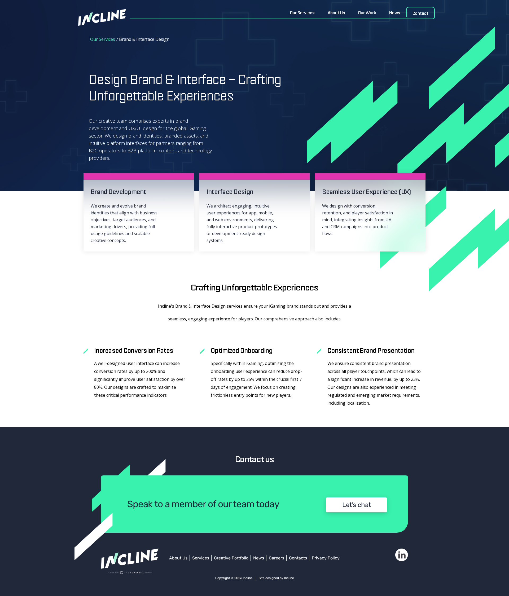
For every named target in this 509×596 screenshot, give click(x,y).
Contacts (298, 557)
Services (200, 557)
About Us (336, 12)
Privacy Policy (326, 557)
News (394, 12)
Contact (420, 13)
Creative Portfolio (231, 557)
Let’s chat (356, 505)
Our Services (302, 12)
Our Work (367, 12)
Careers (276, 557)
